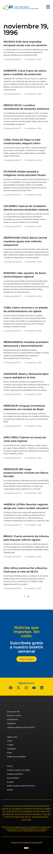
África (10, 766)
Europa (10, 782)
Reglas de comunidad (16, 757)
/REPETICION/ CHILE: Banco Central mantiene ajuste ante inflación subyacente (25, 241)
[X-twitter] (18, 687)
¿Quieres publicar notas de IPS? (21, 727)
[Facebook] (10, 687)
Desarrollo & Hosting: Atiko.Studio (26, 842)
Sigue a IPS (12, 737)
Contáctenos (12, 719)
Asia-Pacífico (13, 778)
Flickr (9, 753)
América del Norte (15, 774)
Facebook (11, 749)
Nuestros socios (14, 715)
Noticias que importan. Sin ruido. (26, 631)
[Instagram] (26, 687)
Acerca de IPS (13, 712)
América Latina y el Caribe (18, 770)
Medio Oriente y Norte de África (21, 786)
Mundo (10, 790)
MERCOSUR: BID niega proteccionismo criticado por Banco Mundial (26, 473)
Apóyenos (11, 723)
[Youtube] (33, 687)
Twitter (10, 745)
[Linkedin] (41, 687)
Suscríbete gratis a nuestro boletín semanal (26, 647)
